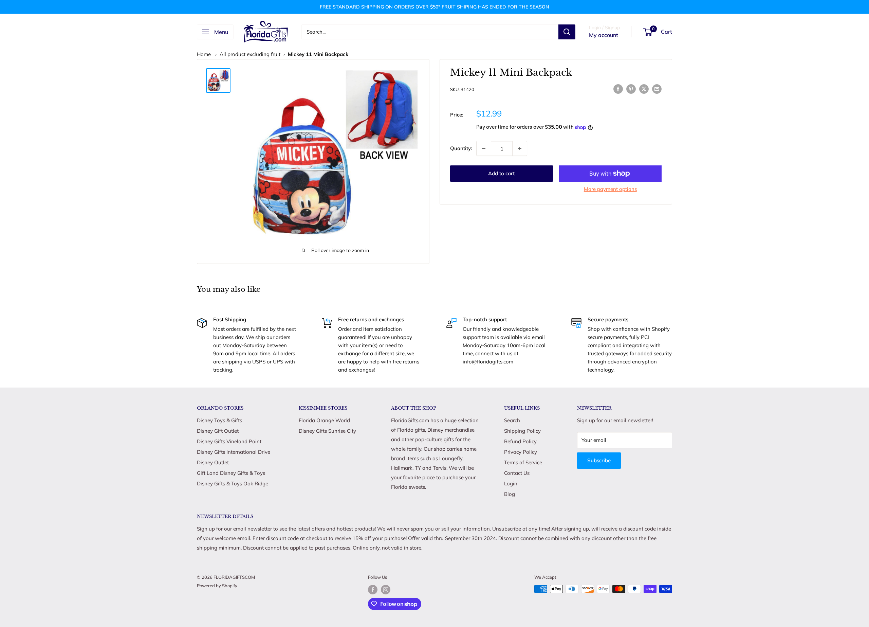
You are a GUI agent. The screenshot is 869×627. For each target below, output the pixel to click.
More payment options (610, 189)
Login (510, 483)
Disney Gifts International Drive (233, 452)
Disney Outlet (213, 462)
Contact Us (517, 473)
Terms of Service (523, 462)
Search (512, 420)
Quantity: (461, 148)
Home (204, 54)
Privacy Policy (520, 452)
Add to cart (501, 173)
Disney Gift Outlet (218, 431)
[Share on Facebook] (618, 88)
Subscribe (599, 460)
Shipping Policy (522, 431)
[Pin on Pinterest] (631, 88)
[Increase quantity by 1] (520, 148)
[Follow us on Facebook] (372, 589)
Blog (509, 494)
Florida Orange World (324, 420)
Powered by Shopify (217, 585)
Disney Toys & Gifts (219, 420)
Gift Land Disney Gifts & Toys (231, 473)
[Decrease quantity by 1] (484, 148)
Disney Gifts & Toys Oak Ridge (232, 483)
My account (603, 35)
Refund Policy (520, 441)
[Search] (566, 31)
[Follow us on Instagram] (385, 589)
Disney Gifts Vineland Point (229, 441)
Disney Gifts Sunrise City (327, 431)
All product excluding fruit (250, 54)
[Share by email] (657, 88)
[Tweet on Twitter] (644, 88)
